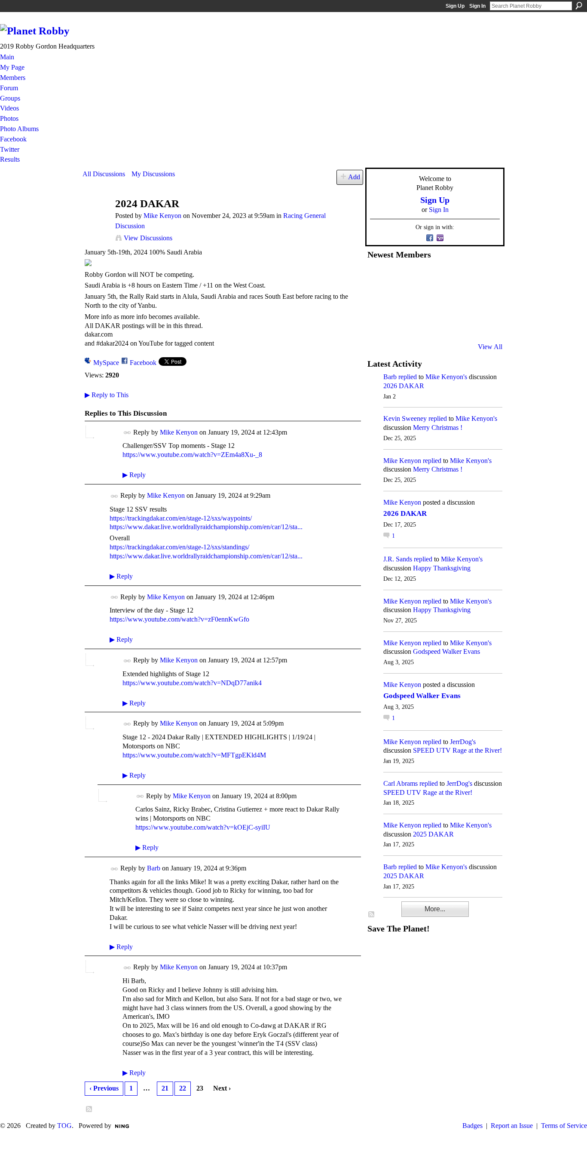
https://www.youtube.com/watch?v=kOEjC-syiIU (202, 827)
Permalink (127, 433)
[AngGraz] (462, 300)
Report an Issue (512, 1125)
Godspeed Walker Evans (446, 651)
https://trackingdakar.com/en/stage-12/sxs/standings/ (179, 547)
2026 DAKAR (403, 385)
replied (407, 376)
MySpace (106, 362)
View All (490, 346)
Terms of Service (564, 1125)
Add (354, 177)
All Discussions (104, 174)
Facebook (143, 362)
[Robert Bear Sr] (483, 323)
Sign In (477, 6)
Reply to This (106, 394)
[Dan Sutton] (483, 277)
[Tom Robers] (441, 300)
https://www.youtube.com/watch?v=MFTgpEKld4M (194, 755)
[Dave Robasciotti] (377, 300)
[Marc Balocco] (462, 277)
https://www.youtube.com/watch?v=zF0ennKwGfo (179, 619)
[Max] (483, 300)
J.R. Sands (397, 559)
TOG (64, 1125)
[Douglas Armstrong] (377, 277)
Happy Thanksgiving (442, 568)
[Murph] (398, 323)
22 (182, 1088)
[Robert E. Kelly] (462, 323)
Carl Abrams (400, 783)
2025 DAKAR (433, 834)
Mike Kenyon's (446, 376)
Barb (153, 868)
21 (165, 1088)
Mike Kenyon (162, 215)
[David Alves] (398, 300)
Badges (472, 1125)
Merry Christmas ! (437, 427)
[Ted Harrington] (377, 323)
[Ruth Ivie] (420, 300)
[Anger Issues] (420, 323)
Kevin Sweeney (405, 418)
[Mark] (441, 323)
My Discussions (153, 174)
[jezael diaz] (398, 277)
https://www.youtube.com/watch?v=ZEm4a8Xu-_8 (192, 454)
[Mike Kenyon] (96, 220)
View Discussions (148, 238)
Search (578, 5)
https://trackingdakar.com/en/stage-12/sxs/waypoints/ (181, 518)
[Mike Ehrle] (441, 277)
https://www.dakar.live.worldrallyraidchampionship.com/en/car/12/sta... (206, 526)
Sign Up (455, 6)
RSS (89, 1109)
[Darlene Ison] (420, 277)
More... (435, 909)
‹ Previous (104, 1088)
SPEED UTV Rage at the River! (457, 750)
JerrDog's (463, 741)
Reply (134, 474)
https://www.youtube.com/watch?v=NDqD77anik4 (192, 682)
